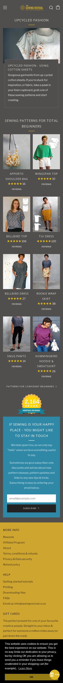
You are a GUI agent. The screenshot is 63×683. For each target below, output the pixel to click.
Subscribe (29, 508)
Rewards (8, 537)
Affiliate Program (14, 542)
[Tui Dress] (46, 214)
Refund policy (11, 564)
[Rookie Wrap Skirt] (46, 271)
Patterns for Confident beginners (30, 386)
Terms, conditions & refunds (20, 553)
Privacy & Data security (17, 559)
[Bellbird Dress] (16, 271)
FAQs (6, 598)
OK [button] (31, 677)
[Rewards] (55, 675)
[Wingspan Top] (46, 151)
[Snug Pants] (16, 334)
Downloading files (14, 592)
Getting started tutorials (18, 581)
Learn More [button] (25, 668)
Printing (8, 587)
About (7, 548)
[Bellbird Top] (16, 214)
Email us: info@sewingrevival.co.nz (24, 603)
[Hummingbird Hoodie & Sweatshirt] (46, 334)
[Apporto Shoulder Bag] (16, 151)
